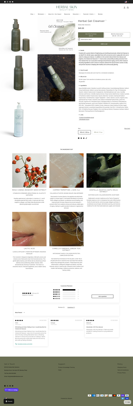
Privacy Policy (122, 372)
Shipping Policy (122, 367)
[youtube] (12, 1)
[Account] (124, 8)
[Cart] (128, 8)
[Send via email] (83, 138)
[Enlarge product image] (19, 35)
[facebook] (5, 1)
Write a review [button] (102, 292)
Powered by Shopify (66, 398)
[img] (19, 320)
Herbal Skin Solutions (84, 24)
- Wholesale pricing (84, 119)
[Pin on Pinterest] (81, 138)
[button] (104, 50)
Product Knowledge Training (66, 367)
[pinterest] (10, 1)
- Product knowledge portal (86, 117)
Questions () (71, 307)
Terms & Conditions (123, 370)
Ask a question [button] (102, 296)
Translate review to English (24, 344)
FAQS (59, 370)
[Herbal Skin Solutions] (66, 7)
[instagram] (7, 1)
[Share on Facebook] (78, 138)
